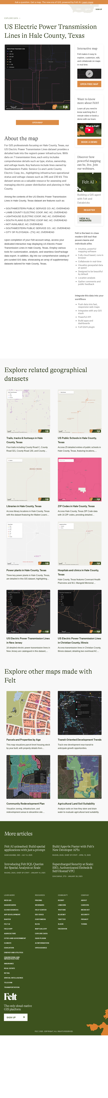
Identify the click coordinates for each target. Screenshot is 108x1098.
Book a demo (89, 142)
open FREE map (89, 84)
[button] (25, 9)
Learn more (87, 2)
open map (37, 122)
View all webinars (85, 219)
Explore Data (11, 18)
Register (89, 210)
